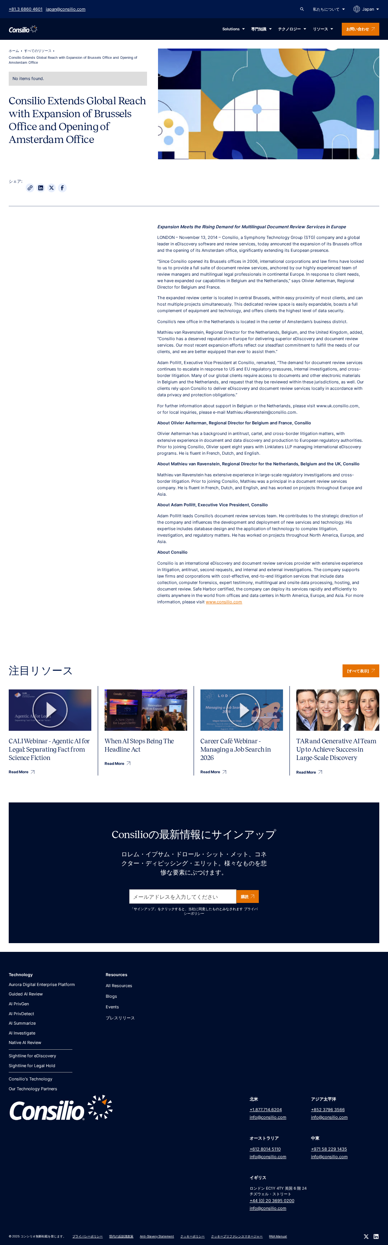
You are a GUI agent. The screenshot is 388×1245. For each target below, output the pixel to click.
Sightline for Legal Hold (32, 1065)
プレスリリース (120, 1017)
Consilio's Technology (30, 1079)
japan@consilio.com (66, 9)
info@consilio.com (268, 1117)
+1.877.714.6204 (266, 1109)
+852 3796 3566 (328, 1109)
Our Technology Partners (33, 1088)
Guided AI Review (26, 994)
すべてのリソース (38, 51)
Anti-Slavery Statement (157, 1236)
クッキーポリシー (192, 1236)
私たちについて (326, 9)
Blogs (111, 996)
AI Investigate (22, 1033)
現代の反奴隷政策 (121, 1236)
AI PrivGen (19, 1003)
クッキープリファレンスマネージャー (237, 1236)
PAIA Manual (278, 1236)
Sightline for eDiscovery (32, 1055)
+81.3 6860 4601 (25, 9)
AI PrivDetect (21, 1013)
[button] (329, 9)
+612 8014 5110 (265, 1149)
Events (112, 1007)
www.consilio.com (224, 601)
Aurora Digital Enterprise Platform (42, 984)
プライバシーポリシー (87, 1236)
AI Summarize (22, 1023)
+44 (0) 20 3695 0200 (272, 1200)
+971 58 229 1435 (329, 1149)
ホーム (14, 51)
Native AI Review (25, 1042)
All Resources (119, 985)
